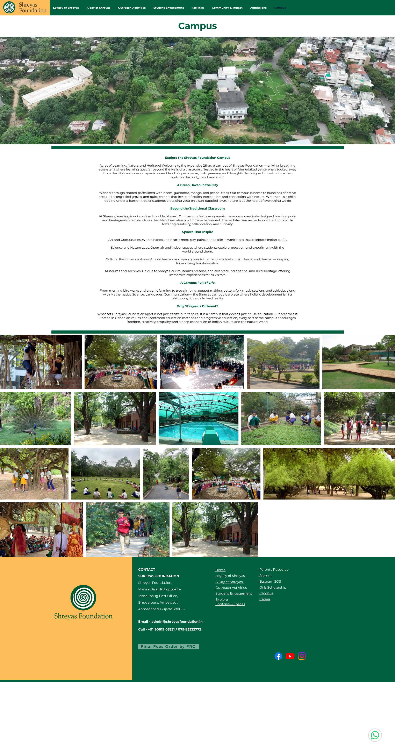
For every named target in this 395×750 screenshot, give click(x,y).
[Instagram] (302, 656)
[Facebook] (278, 656)
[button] (99, 7)
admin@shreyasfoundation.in (177, 622)
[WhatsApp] (375, 735)
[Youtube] (290, 656)
